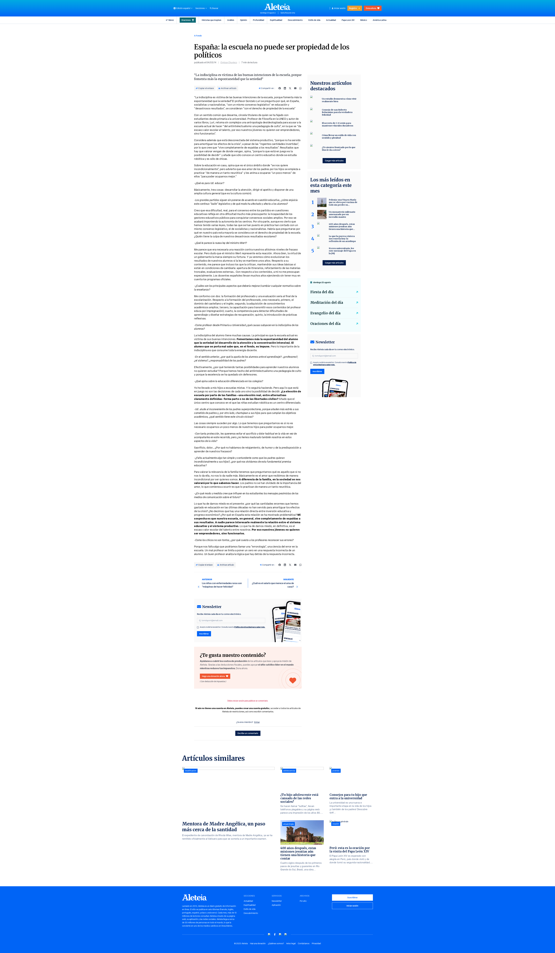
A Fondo (198, 35)
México (363, 20)
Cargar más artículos (334, 160)
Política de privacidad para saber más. (249, 627)
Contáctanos (303, 943)
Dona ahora (371, 8)
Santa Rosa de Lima (288, 13)
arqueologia (288, 824)
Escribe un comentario (248, 733)
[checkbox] (198, 627)
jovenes (336, 770)
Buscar (215, 8)
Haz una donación (258, 943)
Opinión (243, 20)
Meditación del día (326, 302)
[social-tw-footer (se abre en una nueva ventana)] (280, 934)
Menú (171, 20)
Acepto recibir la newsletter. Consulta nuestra (232, 627)
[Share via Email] (295, 88)
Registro (353, 8)
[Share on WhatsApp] (300, 88)
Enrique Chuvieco (229, 62)
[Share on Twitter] (290, 88)
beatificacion (190, 770)
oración (335, 824)
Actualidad (331, 20)
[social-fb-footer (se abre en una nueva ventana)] (274, 934)
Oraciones (186, 20)
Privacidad (316, 943)
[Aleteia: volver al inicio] (277, 6)
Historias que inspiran (211, 20)
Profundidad (258, 20)
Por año (303, 901)
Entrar (257, 722)
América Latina (379, 20)
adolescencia (289, 770)
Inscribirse (204, 633)
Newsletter (277, 901)
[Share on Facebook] (280, 88)
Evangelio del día (325, 313)
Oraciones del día (325, 323)
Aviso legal (291, 943)
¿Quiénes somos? (276, 943)
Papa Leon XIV (348, 20)
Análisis (230, 20)
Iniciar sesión (340, 8)
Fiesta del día (322, 292)
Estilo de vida (314, 20)
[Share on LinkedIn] (285, 88)
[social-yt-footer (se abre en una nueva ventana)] (269, 934)
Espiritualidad (276, 20)
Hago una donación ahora (213, 676)
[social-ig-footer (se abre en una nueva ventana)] (285, 934)
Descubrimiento (295, 20)
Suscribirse (352, 897)
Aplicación (276, 905)
